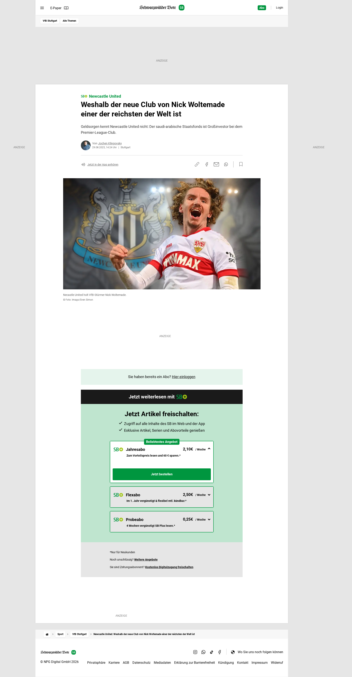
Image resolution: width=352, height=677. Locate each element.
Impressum (260, 663)
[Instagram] (195, 652)
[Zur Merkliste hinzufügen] (240, 164)
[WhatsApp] (203, 652)
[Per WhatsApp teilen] (226, 164)
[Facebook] (220, 652)
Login (279, 7)
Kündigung (226, 663)
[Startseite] (47, 634)
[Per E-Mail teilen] (216, 164)
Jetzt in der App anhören (102, 164)
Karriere (114, 663)
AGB (126, 663)
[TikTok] (211, 652)
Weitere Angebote (146, 559)
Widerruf (277, 663)
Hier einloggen (183, 377)
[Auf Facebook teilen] (207, 164)
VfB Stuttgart (50, 20)
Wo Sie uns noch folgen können (260, 652)
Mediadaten (162, 663)
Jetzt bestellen (162, 474)
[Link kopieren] (197, 164)
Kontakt (242, 663)
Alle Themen (69, 20)
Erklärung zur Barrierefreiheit (194, 663)
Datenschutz (141, 663)
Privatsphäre (96, 663)
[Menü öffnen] (42, 8)
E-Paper (55, 8)
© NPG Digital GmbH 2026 (59, 662)
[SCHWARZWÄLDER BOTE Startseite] (162, 8)
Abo (261, 7)
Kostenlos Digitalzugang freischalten (169, 567)
